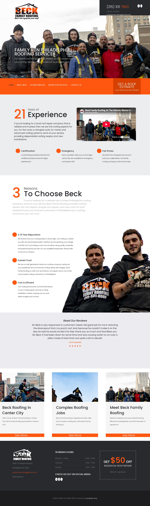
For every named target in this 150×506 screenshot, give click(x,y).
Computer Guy (91, 498)
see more (21, 435)
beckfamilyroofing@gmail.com (119, 15)
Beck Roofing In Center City (16, 410)
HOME (11, 85)
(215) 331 (118, 6)
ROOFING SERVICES (37, 85)
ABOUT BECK (22, 85)
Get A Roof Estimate (127, 86)
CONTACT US (76, 85)
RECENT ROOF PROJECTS (57, 85)
